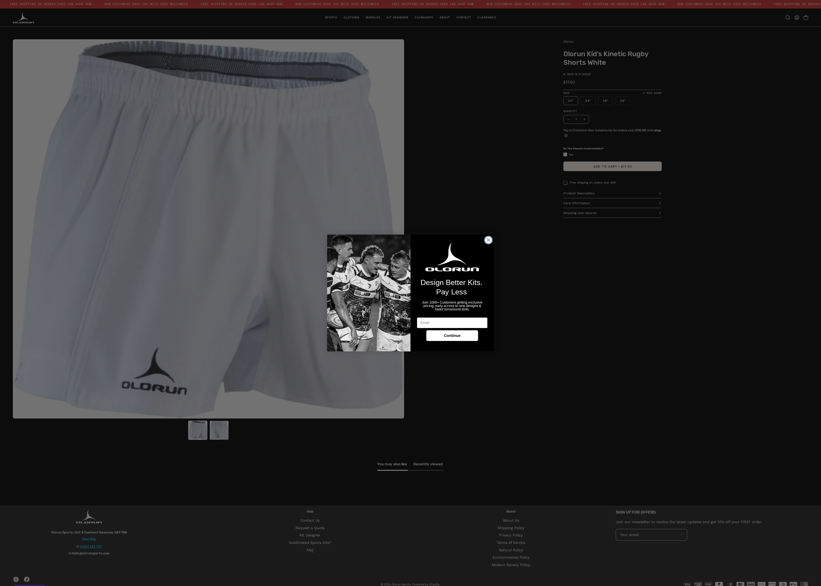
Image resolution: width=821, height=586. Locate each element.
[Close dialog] (488, 240)
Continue (452, 335)
